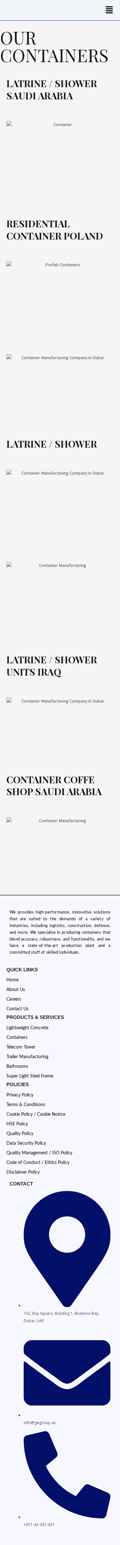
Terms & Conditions (25, 1105)
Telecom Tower (21, 1047)
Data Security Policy (26, 1143)
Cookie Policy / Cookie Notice (35, 1114)
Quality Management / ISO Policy (39, 1153)
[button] (109, 10)
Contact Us (17, 1009)
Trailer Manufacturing (27, 1057)
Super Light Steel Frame (29, 1076)
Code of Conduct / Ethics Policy (37, 1162)
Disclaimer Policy (23, 1172)
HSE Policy (17, 1124)
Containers (17, 1037)
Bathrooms (17, 1066)
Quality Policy (19, 1133)
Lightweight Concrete (27, 1028)
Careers (13, 999)
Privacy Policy (19, 1095)
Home (12, 980)
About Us (15, 989)
